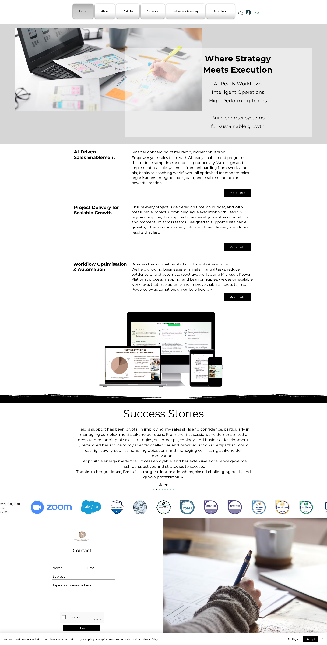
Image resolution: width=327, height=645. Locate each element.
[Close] (322, 639)
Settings (293, 639)
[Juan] (165, 489)
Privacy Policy (149, 639)
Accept (311, 639)
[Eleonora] (167, 489)
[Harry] (159, 489)
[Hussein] (162, 489)
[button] (240, 12)
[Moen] (156, 489)
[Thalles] (170, 489)
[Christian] (153, 489)
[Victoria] (173, 489)
